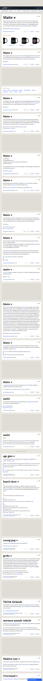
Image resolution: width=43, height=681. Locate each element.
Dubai (20, 664)
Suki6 (7, 446)
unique (28, 401)
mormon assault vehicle (7, 633)
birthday (16, 465)
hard (8, 307)
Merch (38, 31)
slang (11, 558)
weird (12, 444)
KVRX (13, 633)
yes (7, 61)
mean (36, 565)
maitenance (5, 91)
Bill (4, 470)
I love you (36, 57)
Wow (5, 407)
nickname (14, 187)
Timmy (5, 228)
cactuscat (8, 576)
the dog (9, 548)
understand (6, 679)
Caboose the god (9, 64)
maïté (4, 410)
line (26, 628)
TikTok (11, 610)
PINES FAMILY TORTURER (14, 613)
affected (6, 385)
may (23, 22)
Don (8, 315)
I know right (9, 228)
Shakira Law (5, 668)
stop (14, 354)
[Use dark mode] (40, 8)
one (27, 385)
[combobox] (23, 8)
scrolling (31, 605)
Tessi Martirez (8, 190)
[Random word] (35, 8)
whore (7, 224)
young (12, 546)
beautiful (15, 28)
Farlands (15, 610)
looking (11, 28)
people (38, 219)
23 (17, 546)
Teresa (26, 185)
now (15, 574)
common (10, 187)
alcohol (10, 385)
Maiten (33, 90)
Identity (19, 11)
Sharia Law (11, 662)
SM (10, 274)
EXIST (21, 272)
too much (11, 407)
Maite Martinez (27, 90)
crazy (14, 227)
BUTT (13, 349)
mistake (38, 662)
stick (32, 501)
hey (8, 127)
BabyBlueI (8, 392)
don (28, 313)
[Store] (38, 8)
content (29, 459)
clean (13, 501)
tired (8, 319)
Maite (4, 31)
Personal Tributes (26, 11)
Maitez (20, 91)
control (13, 389)
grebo (4, 576)
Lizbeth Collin (8, 131)
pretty (22, 119)
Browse (11, 11)
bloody (18, 574)
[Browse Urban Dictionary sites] (5, 8)
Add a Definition (34, 11)
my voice (23, 389)
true (25, 57)
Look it (5, 406)
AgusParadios (8, 336)
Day (25, 629)
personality (32, 401)
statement (16, 679)
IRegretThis (8, 31)
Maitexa (21, 90)
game (29, 463)
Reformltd (10, 668)
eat (13, 489)
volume (18, 389)
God (16, 572)
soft (21, 57)
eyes (19, 333)
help (9, 308)
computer (7, 489)
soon (28, 563)
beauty (25, 24)
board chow (5, 514)
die (12, 171)
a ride (9, 171)
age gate (4, 474)
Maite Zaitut (15, 90)
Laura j (7, 410)
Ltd (20, 662)
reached (7, 610)
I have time (12, 128)
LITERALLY (5, 272)
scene (22, 560)
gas (33, 122)
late (20, 543)
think (7, 257)
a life (19, 124)
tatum (12, 219)
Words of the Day (5, 11)
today (18, 28)
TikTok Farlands (5, 613)
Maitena (9, 90)
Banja (8, 474)
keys (24, 501)
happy (21, 440)
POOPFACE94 (8, 357)
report (20, 127)
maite (4, 279)
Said (26, 606)
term (8, 623)
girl (8, 21)
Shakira (25, 664)
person (8, 543)
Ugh (7, 351)
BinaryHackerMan (11, 514)
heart (26, 162)
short (15, 185)
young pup (5, 548)
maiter (11, 91)
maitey (15, 91)
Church (18, 629)
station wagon (14, 623)
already (28, 351)
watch (13, 461)
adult (14, 543)
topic (11, 679)
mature (4, 461)
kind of (28, 623)
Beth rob (7, 231)
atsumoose (8, 279)
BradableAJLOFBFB (9, 173)
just (9, 546)
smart (5, 345)
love (11, 168)
